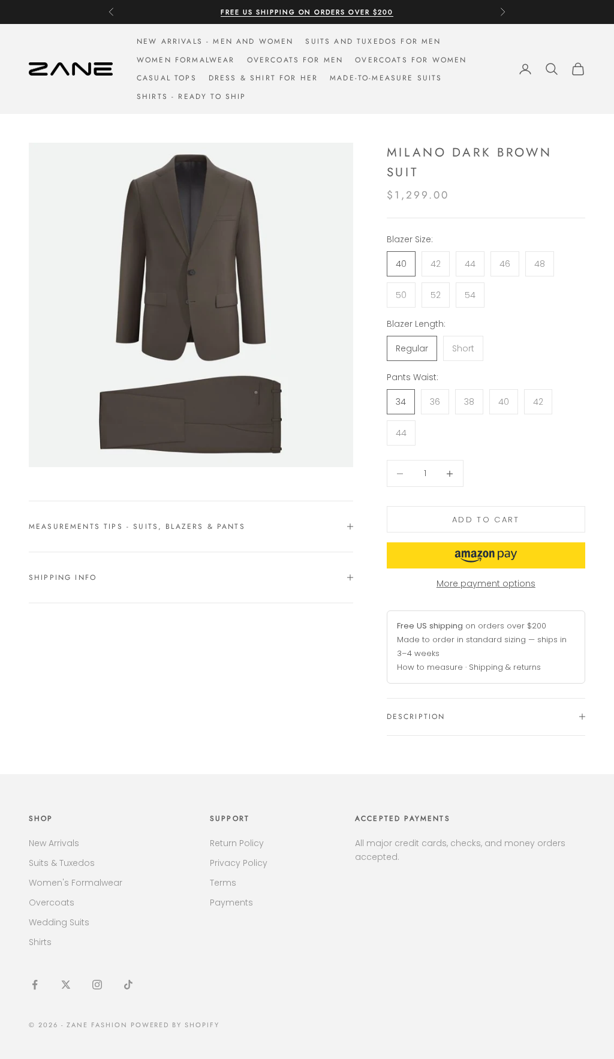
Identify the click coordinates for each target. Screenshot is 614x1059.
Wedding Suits (59, 922)
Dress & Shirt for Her (263, 78)
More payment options (486, 583)
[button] (486, 555)
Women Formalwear (186, 60)
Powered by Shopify (175, 1025)
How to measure (430, 667)
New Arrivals (54, 843)
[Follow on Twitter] (66, 985)
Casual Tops (167, 78)
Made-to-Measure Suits (386, 78)
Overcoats (51, 902)
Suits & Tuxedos (62, 863)
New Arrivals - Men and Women (215, 41)
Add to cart (486, 519)
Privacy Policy (238, 863)
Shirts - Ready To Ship (191, 96)
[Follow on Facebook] (35, 985)
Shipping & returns (505, 667)
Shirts (40, 942)
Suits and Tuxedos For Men (373, 41)
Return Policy (237, 843)
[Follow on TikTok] (128, 985)
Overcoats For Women (410, 60)
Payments (231, 902)
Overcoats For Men (295, 60)
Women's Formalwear (75, 883)
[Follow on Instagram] (97, 985)
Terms (223, 883)
